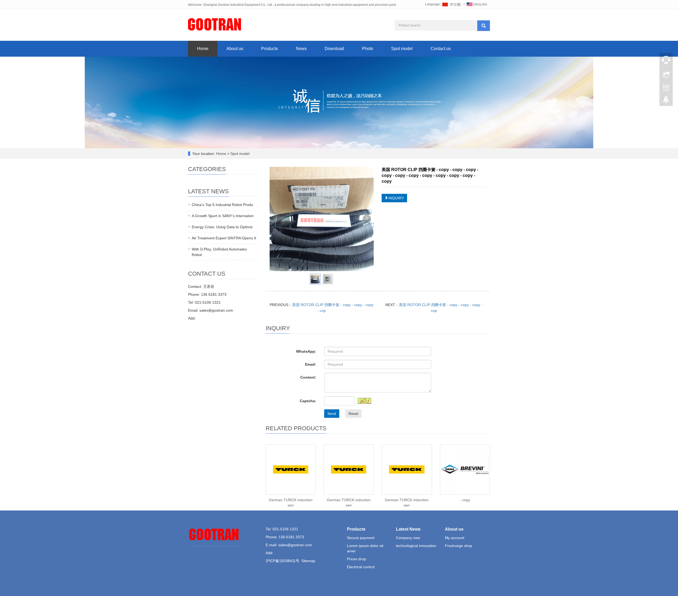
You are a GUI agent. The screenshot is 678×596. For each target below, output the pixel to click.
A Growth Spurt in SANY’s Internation (223, 216)
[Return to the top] (666, 101)
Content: (308, 377)
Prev (276, 219)
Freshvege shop (458, 546)
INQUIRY (396, 198)
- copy (465, 500)
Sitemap (308, 561)
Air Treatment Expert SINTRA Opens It (224, 238)
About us (234, 48)
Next (367, 219)
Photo (367, 48)
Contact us (441, 48)
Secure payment (360, 538)
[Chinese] (451, 4)
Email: (310, 364)
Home (202, 48)
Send (331, 413)
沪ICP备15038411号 (282, 561)
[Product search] (483, 25)
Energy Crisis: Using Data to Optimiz (222, 227)
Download (334, 48)
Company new (408, 538)
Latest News (408, 529)
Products (269, 48)
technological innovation (416, 546)
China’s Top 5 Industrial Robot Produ (222, 205)
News (301, 48)
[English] (477, 4)
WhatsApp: (306, 351)
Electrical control (360, 567)
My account (454, 538)
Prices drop (356, 559)
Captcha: (308, 401)
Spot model (402, 48)
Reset (353, 413)
